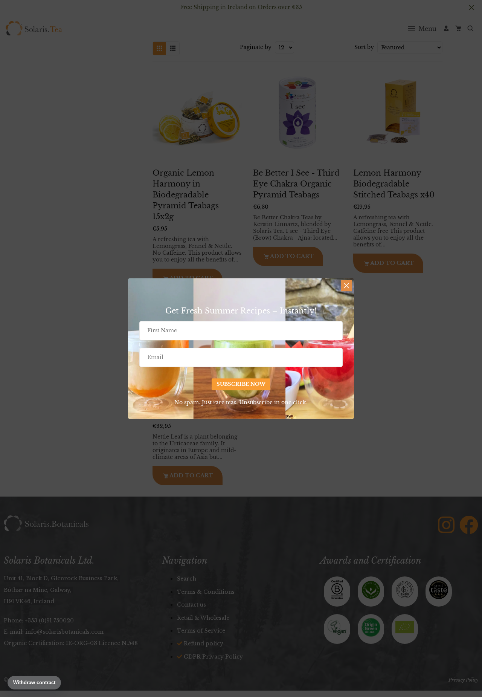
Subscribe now (241, 384)
